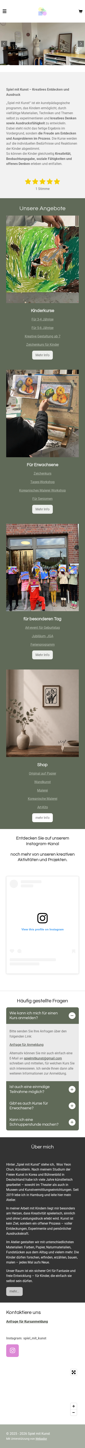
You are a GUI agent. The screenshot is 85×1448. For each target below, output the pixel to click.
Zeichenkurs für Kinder (42, 345)
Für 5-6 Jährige (42, 328)
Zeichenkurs (42, 473)
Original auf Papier (42, 773)
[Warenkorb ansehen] (80, 11)
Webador (41, 1438)
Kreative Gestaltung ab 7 (42, 336)
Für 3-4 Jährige (42, 319)
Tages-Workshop (42, 482)
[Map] (42, 1392)
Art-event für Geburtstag (42, 628)
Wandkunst (42, 782)
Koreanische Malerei (42, 799)
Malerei (42, 790)
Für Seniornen (42, 499)
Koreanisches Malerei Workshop (42, 490)
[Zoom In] (74, 1406)
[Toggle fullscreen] (74, 1372)
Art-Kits (42, 807)
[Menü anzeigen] (4, 11)
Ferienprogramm (43, 645)
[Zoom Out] (74, 1412)
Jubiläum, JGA (42, 636)
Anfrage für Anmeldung (26, 1045)
